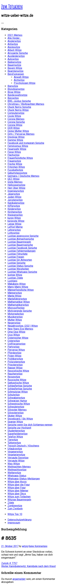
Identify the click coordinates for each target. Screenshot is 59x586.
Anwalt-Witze (21, 77)
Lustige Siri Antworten (20, 259)
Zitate (11, 502)
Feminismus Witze (18, 145)
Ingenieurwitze (16, 190)
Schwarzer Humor (17, 400)
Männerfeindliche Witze (21, 289)
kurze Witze (14, 217)
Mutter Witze (15, 319)
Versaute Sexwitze (18, 457)
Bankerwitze (14, 62)
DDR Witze (14, 128)
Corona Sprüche (16, 122)
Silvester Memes (17, 409)
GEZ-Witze (14, 178)
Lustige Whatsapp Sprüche (22, 271)
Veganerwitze (15, 451)
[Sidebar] (2, 23)
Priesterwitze (15, 364)
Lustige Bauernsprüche (20, 244)
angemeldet (18, 578)
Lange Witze (14, 223)
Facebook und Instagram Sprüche (26, 142)
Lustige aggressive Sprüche (23, 235)
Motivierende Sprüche (20, 310)
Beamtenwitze (15, 71)
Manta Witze (14, 295)
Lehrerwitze (14, 229)
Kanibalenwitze (16, 202)
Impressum (14, 522)
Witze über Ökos (17, 493)
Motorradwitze (16, 313)
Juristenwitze (15, 199)
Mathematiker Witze (19, 301)
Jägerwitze (14, 193)
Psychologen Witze (24, 83)
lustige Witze (15, 274)
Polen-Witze (14, 355)
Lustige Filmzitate (18, 253)
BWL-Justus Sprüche (19, 101)
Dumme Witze (15, 139)
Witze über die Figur (19, 484)
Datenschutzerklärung (19, 519)
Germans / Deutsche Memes (23, 175)
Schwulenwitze (16, 406)
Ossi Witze (14, 334)
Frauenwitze (14, 160)
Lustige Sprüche (16, 262)
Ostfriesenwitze (16, 343)
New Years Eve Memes (20, 328)
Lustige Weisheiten (18, 268)
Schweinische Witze (19, 403)
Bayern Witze (15, 68)
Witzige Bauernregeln (19, 499)
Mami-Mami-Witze (18, 286)
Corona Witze (15, 125)
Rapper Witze (15, 367)
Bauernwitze (14, 65)
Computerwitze (16, 113)
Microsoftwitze (16, 307)
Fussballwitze (15, 169)
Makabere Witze (17, 283)
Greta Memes (15, 181)
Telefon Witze (15, 436)
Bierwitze (13, 86)
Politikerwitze (15, 358)
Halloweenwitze (16, 184)
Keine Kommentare (37, 546)
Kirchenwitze (15, 211)
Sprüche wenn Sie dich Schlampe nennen (30, 424)
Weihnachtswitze (17, 469)
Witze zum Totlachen (19, 496)
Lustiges (12, 280)
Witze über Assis (17, 481)
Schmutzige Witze (18, 391)
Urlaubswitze (15, 448)
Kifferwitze (14, 205)
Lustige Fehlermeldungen (22, 250)
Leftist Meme (15, 226)
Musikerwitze (15, 316)
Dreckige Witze (16, 136)
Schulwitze (14, 394)
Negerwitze (14, 322)
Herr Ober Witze (16, 187)
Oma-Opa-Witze (16, 331)
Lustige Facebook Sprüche (22, 247)
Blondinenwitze (16, 89)
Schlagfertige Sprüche (20, 385)
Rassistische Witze (18, 370)
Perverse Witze (16, 349)
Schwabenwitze (16, 397)
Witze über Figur (17, 487)
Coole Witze (14, 116)
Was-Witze (14, 463)
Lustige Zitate (15, 277)
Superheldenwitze (18, 433)
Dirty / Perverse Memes (21, 134)
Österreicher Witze (18, 337)
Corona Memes (16, 119)
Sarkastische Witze (18, 382)
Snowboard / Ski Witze (20, 418)
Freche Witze (15, 163)
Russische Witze (17, 379)
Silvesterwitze (16, 412)
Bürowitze (13, 98)
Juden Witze (14, 196)
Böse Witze (14, 92)
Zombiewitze (15, 505)
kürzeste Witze (16, 220)
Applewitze (14, 47)
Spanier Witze (15, 421)
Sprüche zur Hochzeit (19, 427)
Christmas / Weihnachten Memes (26, 104)
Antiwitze (13, 44)
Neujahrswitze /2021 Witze (23, 325)
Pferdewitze (14, 352)
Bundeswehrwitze (17, 95)
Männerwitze (15, 292)
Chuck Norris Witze (18, 110)
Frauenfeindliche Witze (20, 157)
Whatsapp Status (17, 475)
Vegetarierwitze (16, 454)
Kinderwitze (14, 208)
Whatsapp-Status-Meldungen (24, 478)
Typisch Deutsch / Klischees (23, 445)
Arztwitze (19, 80)
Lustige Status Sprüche (20, 265)
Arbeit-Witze (15, 50)
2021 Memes (15, 35)
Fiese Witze (14, 151)
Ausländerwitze (16, 56)
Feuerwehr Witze (17, 148)
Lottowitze (14, 232)
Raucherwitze (15, 373)
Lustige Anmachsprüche (21, 238)
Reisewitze (14, 376)
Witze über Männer (18, 490)
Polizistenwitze (16, 361)
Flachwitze (14, 154)
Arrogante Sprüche (18, 53)
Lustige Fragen (16, 256)
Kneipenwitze (15, 214)
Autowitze (13, 59)
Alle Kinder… (14, 38)
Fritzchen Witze (16, 166)
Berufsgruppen (16, 74)
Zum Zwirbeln (15, 508)
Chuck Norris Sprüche (19, 107)
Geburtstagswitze (17, 172)
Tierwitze (13, 439)
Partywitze (14, 346)
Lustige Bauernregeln (19, 241)
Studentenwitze (16, 430)
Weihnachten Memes (19, 466)
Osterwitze (14, 340)
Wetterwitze (14, 472)
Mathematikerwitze (18, 304)
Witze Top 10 (15, 514)
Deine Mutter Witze (18, 131)
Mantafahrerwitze (17, 298)
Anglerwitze (14, 41)
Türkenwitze (14, 442)
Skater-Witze (15, 415)
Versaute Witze (16, 460)
